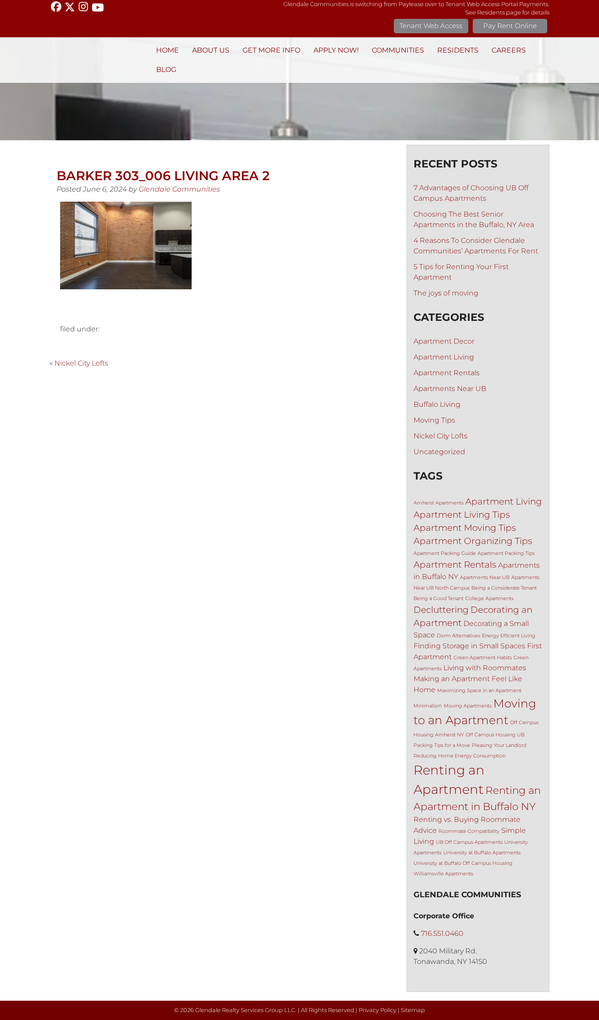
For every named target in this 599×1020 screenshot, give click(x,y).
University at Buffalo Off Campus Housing (463, 863)
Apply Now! (336, 50)
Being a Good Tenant (439, 598)
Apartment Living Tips (462, 514)
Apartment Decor (444, 341)
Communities (398, 50)
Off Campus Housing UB (495, 735)
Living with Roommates (484, 667)
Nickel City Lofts (81, 363)
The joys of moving (446, 293)
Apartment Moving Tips (465, 527)
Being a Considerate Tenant (504, 588)
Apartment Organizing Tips (473, 541)
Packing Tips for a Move (442, 745)
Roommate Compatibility (469, 831)
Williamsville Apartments (443, 874)
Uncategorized (439, 452)
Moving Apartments (468, 706)
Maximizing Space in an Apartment (479, 690)
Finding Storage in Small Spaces (469, 645)
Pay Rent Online (510, 25)
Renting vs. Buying (446, 819)
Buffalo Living (437, 404)
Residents (457, 50)
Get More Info (271, 50)
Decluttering (441, 609)
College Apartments (489, 598)
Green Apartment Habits (482, 658)
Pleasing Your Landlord (499, 745)
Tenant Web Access (430, 25)
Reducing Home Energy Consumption (460, 756)
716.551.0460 (442, 933)
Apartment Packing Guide (445, 553)
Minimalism (428, 706)
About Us (210, 50)
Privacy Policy (377, 1010)
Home (167, 50)
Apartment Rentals (447, 373)
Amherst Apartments (439, 503)
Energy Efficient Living (508, 636)
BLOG (166, 69)
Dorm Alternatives (458, 636)
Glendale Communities (179, 189)
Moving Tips (434, 420)
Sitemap (413, 1010)
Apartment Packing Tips (506, 553)
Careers (509, 50)
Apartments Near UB (450, 388)
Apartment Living (444, 357)
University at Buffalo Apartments (482, 853)
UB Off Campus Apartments (469, 842)
